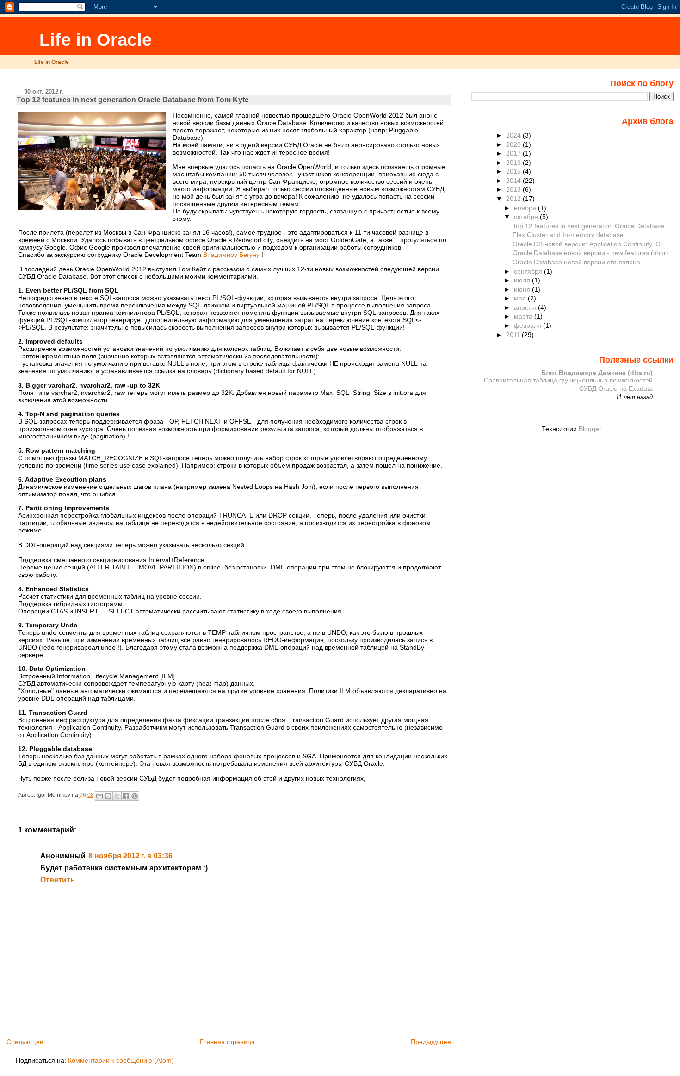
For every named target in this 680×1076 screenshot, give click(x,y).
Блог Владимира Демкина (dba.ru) (597, 372)
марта (524, 316)
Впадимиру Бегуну (231, 254)
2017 (514, 153)
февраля (528, 325)
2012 (514, 198)
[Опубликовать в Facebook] (125, 796)
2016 (514, 162)
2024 (514, 135)
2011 (514, 334)
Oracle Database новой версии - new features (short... (593, 252)
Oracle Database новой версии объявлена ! (578, 262)
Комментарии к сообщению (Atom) (121, 1060)
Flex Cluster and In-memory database (568, 234)
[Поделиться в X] (117, 796)
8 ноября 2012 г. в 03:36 (130, 856)
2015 (514, 171)
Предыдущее (431, 1041)
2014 (514, 180)
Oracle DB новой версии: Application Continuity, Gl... (590, 244)
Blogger (590, 428)
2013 (514, 189)
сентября (529, 271)
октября (527, 216)
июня (523, 289)
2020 (514, 144)
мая (521, 298)
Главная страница (227, 1041)
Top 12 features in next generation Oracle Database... (591, 226)
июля (523, 280)
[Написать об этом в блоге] (108, 796)
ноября (526, 208)
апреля (526, 307)
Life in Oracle (93, 40)
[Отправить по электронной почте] (99, 796)
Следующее (24, 1041)
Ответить (57, 880)
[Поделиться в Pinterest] (134, 796)
